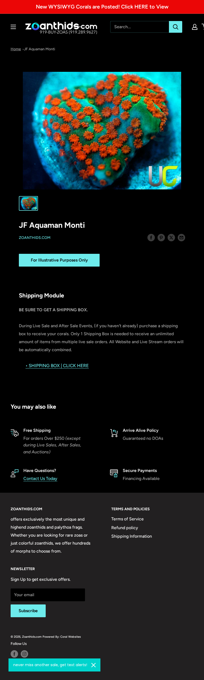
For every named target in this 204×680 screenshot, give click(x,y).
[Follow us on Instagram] (24, 654)
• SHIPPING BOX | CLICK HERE (57, 365)
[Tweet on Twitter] (171, 237)
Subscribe (28, 610)
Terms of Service (127, 518)
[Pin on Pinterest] (161, 237)
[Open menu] (13, 27)
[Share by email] (181, 237)
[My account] (194, 27)
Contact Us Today (40, 478)
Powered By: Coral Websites (61, 636)
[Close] (93, 665)
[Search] (175, 27)
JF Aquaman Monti (39, 49)
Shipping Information (131, 536)
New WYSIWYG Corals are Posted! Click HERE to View (102, 6)
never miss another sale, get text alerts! (50, 664)
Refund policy (124, 527)
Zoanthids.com (34, 237)
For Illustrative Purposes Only (59, 260)
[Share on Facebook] (151, 237)
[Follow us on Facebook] (14, 654)
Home (16, 49)
